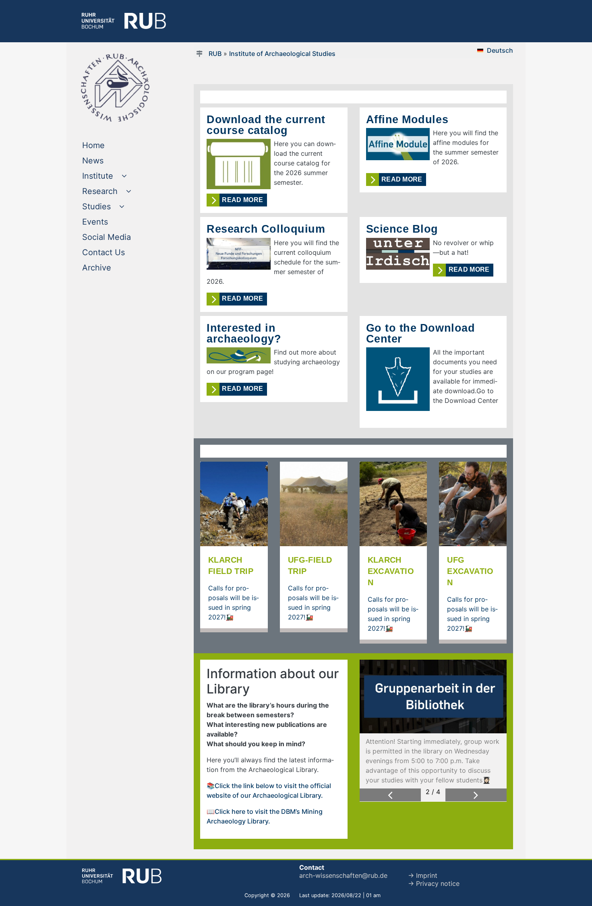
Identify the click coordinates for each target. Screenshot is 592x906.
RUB (215, 54)
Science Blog (402, 229)
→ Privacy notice (434, 883)
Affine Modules (407, 119)
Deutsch (500, 50)
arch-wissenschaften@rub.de (343, 875)
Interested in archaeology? (244, 333)
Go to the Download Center (420, 333)
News (109, 160)
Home (109, 145)
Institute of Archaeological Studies (282, 54)
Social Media (123, 237)
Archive (113, 267)
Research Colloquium (266, 229)
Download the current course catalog (266, 124)
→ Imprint (422, 875)
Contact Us (119, 252)
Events (111, 222)
